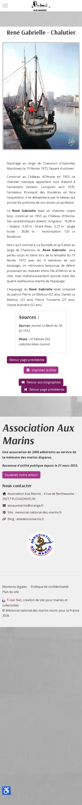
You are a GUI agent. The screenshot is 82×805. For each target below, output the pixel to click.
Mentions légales (14, 587)
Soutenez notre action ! (21, 475)
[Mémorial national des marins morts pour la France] (41, 5)
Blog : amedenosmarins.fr (26, 519)
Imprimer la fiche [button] (44, 370)
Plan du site (10, 592)
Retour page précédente (46, 389)
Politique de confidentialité (49, 587)
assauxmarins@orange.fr (26, 505)
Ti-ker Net (13, 600)
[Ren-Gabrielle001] (41, 97)
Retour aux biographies (44, 382)
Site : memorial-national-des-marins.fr (35, 512)
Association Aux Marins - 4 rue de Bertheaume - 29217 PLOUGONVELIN (39, 496)
